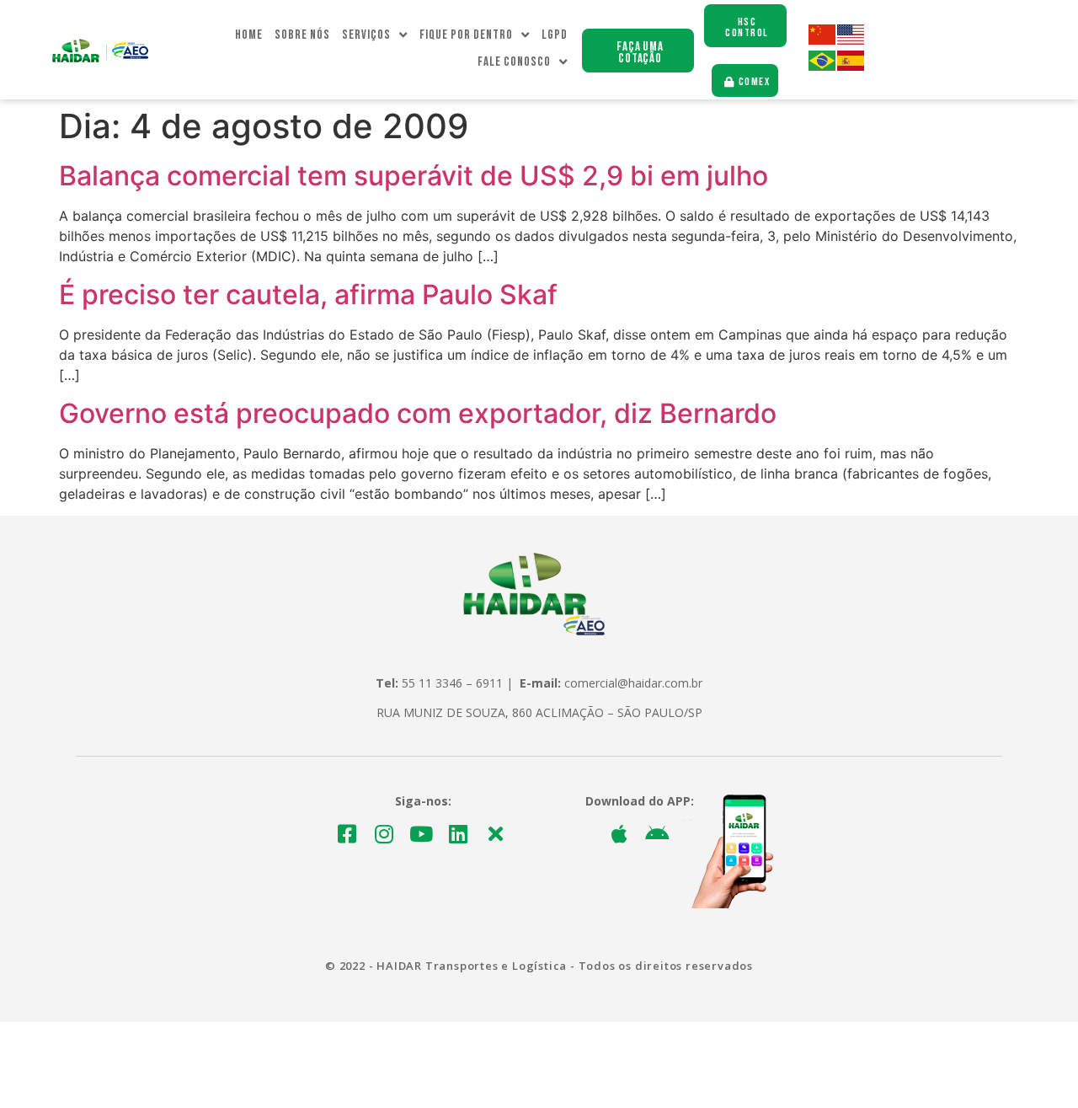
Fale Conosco (514, 62)
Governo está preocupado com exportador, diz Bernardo (417, 413)
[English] (851, 40)
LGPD (555, 35)
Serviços (366, 35)
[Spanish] (851, 66)
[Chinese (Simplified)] (822, 40)
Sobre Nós (302, 35)
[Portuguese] (822, 66)
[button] (638, 50)
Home (249, 35)
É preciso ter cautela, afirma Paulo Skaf (308, 294)
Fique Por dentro (466, 35)
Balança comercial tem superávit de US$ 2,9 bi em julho (413, 175)
